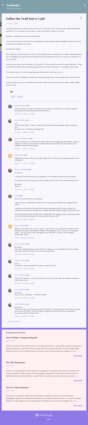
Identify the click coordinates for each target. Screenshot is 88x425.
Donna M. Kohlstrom (22, 138)
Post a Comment (14, 321)
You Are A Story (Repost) (17, 387)
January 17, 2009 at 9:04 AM (24, 132)
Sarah (17, 196)
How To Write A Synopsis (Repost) (21, 337)
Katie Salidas (19, 155)
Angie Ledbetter (20, 106)
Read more (78, 356)
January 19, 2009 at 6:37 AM (24, 316)
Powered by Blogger (45, 415)
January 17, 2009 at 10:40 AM (25, 149)
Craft (13, 97)
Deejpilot (49, 419)
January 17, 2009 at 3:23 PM (24, 189)
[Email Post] (11, 92)
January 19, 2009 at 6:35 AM (24, 298)
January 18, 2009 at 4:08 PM (24, 219)
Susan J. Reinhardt (21, 170)
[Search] (85, 6)
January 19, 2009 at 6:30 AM (24, 254)
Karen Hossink (20, 226)
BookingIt (13, 5)
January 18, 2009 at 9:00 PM (24, 238)
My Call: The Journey (16, 362)
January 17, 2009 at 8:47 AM (24, 114)
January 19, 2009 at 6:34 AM (24, 283)
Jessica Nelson (20, 120)
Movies (20, 97)
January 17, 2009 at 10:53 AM (25, 163)
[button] (80, 18)
